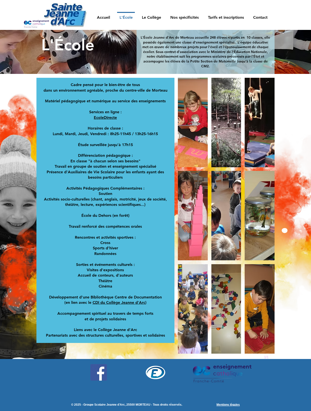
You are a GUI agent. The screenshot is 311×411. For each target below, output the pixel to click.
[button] (184, 15)
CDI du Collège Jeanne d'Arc (119, 302)
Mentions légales (228, 404)
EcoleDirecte (105, 117)
